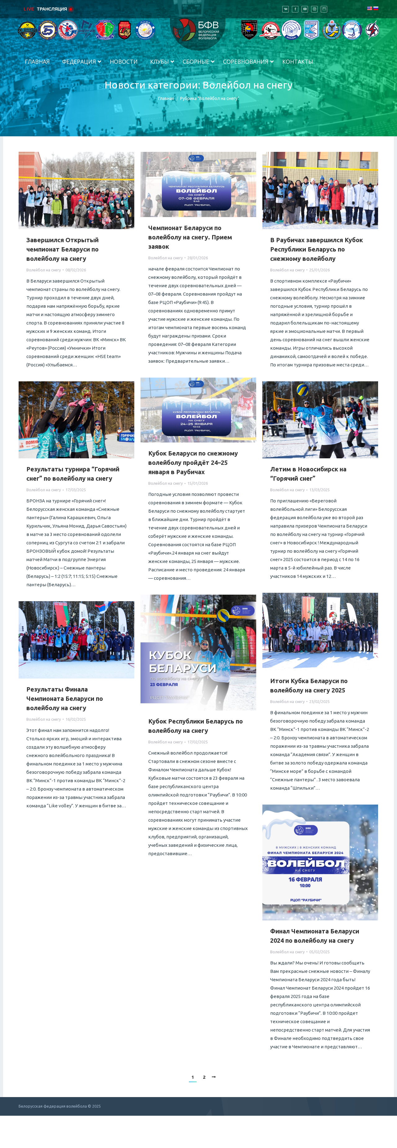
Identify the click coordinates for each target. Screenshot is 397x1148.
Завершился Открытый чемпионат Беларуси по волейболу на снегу (62, 249)
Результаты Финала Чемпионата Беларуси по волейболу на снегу (64, 698)
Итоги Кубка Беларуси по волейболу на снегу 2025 (309, 685)
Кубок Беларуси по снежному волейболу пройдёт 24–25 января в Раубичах (193, 462)
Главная (166, 98)
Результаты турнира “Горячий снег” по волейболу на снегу (72, 473)
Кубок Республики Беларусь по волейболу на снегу (195, 726)
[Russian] (375, 8)
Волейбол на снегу (43, 270)
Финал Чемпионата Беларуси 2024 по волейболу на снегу (314, 936)
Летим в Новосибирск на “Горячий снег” (308, 473)
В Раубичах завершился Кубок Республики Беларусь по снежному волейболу (316, 249)
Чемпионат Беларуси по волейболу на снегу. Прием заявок (190, 237)
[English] (369, 8)
